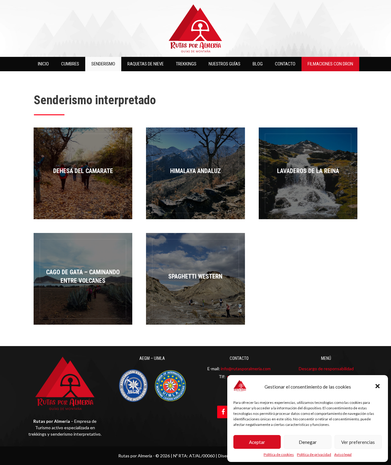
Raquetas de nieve (145, 64)
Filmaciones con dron (330, 64)
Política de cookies (279, 454)
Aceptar (257, 442)
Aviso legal (343, 454)
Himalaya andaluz (195, 173)
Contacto (285, 64)
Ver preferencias (358, 442)
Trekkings (186, 64)
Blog (258, 64)
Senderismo (103, 64)
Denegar (308, 442)
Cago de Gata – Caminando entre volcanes (83, 279)
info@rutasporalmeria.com (246, 368)
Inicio (43, 64)
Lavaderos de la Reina (308, 173)
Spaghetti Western (195, 279)
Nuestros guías (224, 64)
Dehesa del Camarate (83, 173)
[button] (378, 386)
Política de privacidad (314, 454)
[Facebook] (223, 412)
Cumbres (70, 64)
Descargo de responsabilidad (326, 368)
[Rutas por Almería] (195, 27)
